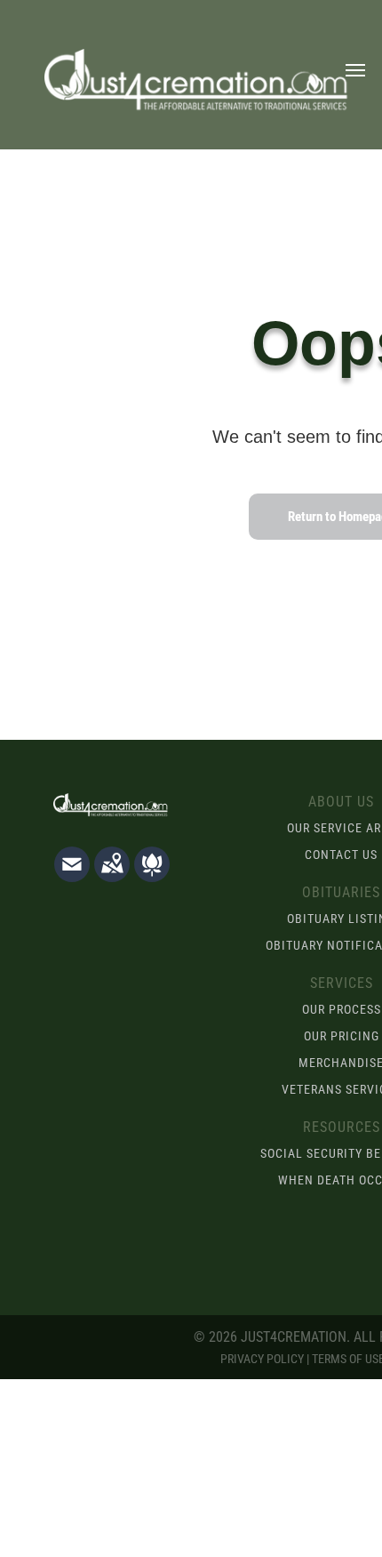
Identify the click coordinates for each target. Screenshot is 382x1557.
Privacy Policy (262, 1359)
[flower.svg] (152, 876)
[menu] (355, 70)
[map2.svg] (112, 876)
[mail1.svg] (72, 876)
